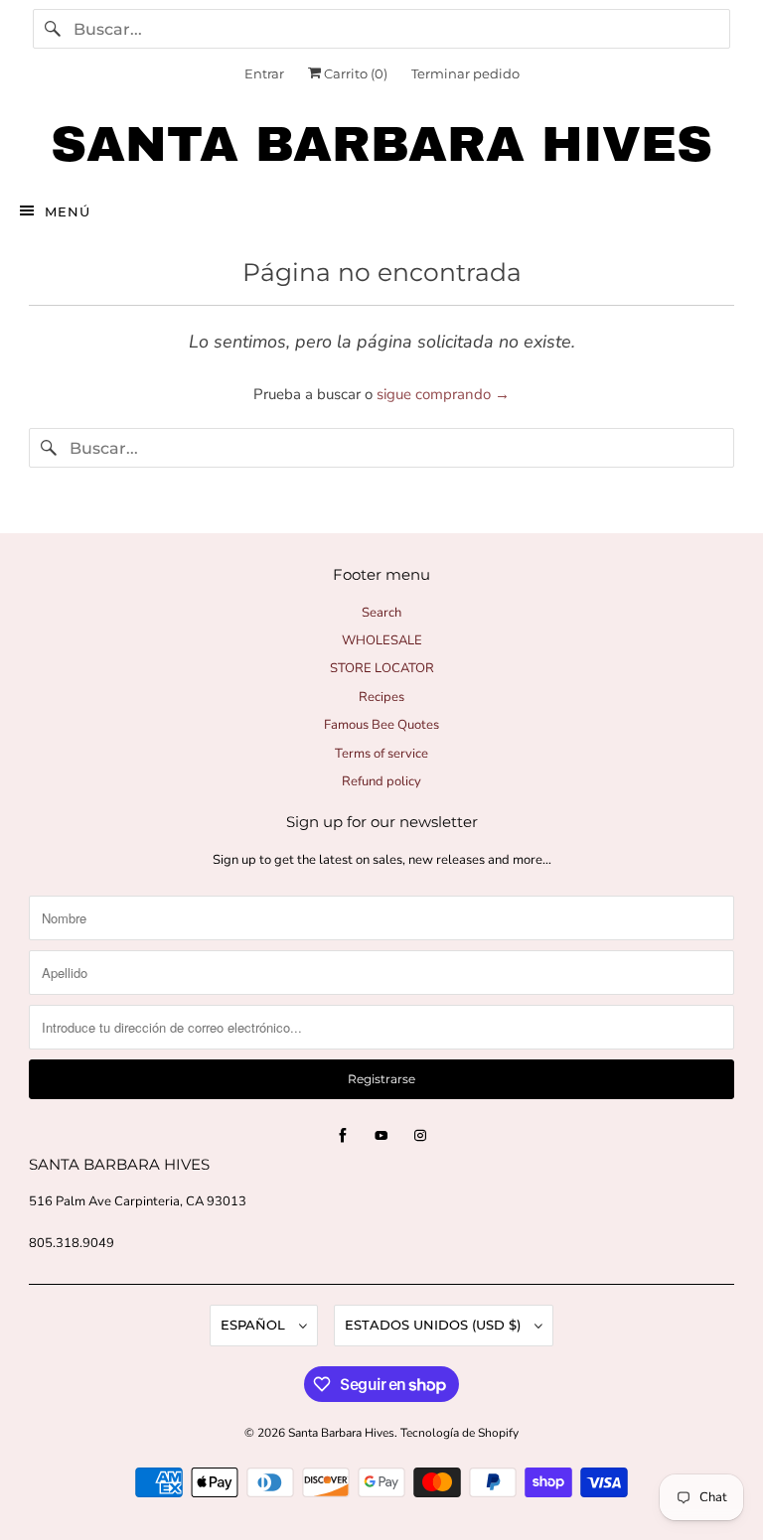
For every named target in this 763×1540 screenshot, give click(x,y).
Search (381, 613)
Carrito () (354, 73)
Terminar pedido (465, 73)
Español (255, 1324)
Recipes (381, 697)
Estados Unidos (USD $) (435, 1324)
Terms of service (381, 754)
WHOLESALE (382, 640)
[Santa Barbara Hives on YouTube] (381, 1136)
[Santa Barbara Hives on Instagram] (420, 1136)
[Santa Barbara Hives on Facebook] (343, 1136)
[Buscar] (53, 29)
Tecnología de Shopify (459, 1433)
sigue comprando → (443, 394)
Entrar (264, 73)
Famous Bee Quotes (381, 725)
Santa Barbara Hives (341, 1433)
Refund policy (381, 781)
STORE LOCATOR (382, 668)
